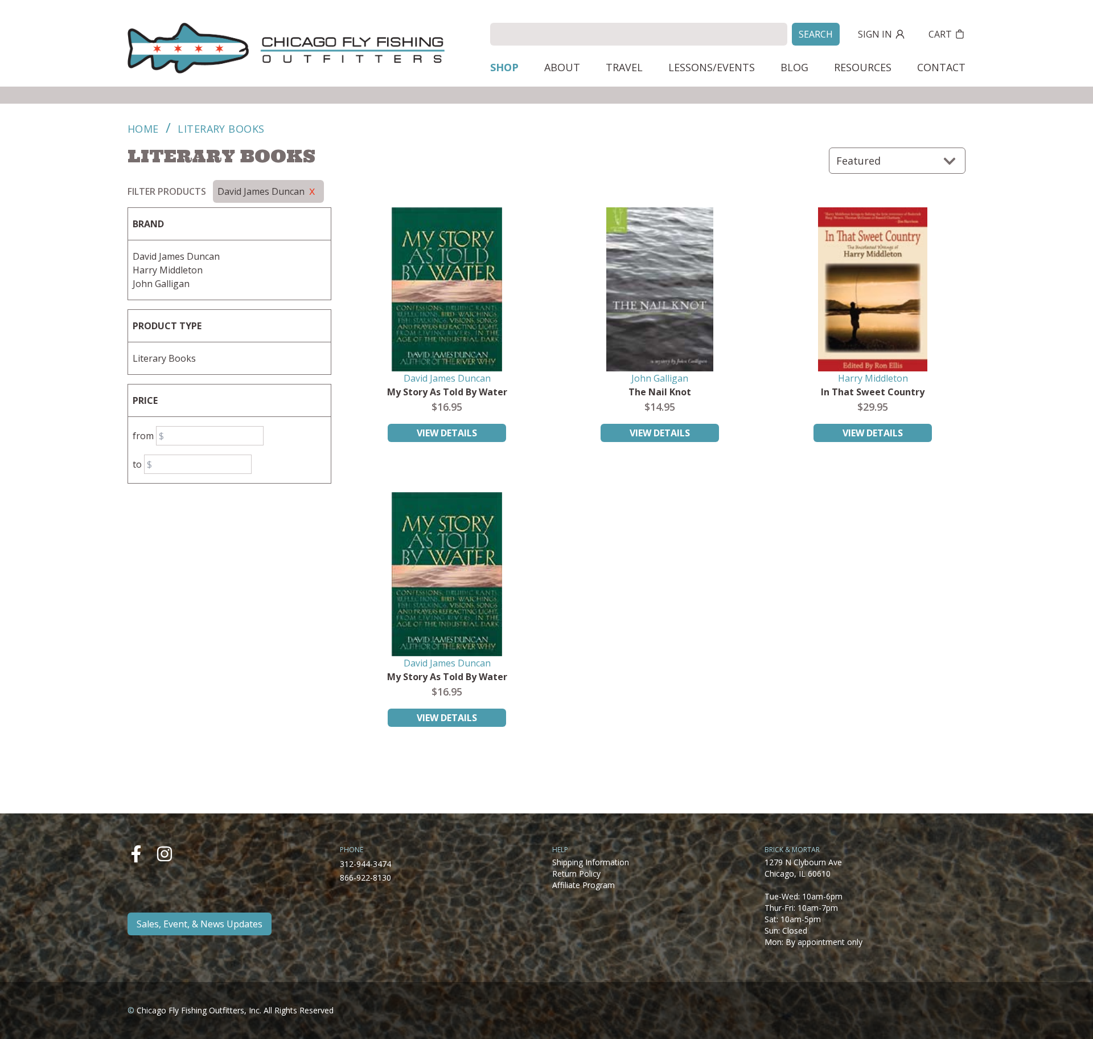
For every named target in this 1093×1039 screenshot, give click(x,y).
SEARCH (816, 34)
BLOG (794, 67)
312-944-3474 (365, 863)
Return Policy (576, 873)
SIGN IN (875, 34)
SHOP (504, 67)
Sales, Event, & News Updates (199, 924)
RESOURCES (862, 67)
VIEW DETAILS (447, 433)
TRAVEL (624, 67)
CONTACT (941, 67)
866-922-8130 (365, 877)
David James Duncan (176, 256)
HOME (143, 129)
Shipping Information (590, 862)
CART (940, 34)
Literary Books (164, 358)
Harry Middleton (168, 270)
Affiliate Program (583, 885)
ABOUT (562, 67)
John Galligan (161, 283)
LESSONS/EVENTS (711, 67)
